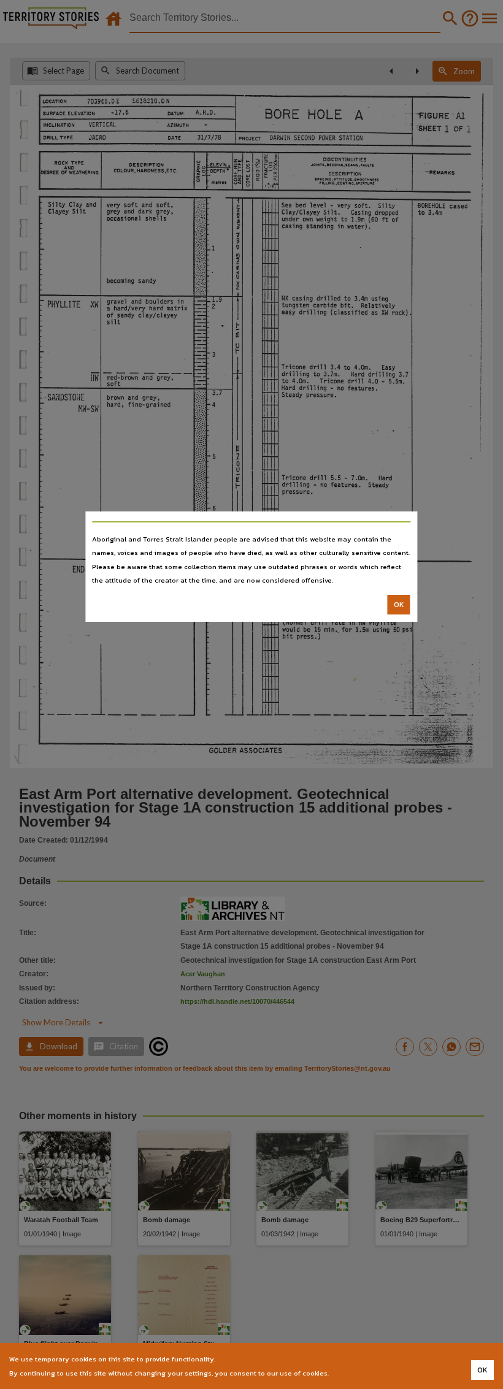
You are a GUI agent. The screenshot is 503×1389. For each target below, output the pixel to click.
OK (399, 604)
